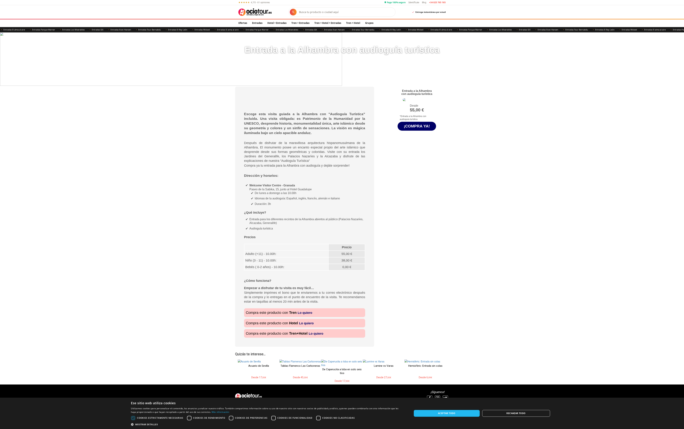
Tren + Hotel (353, 23)
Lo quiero (305, 313)
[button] (267, 424)
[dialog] (342, 413)
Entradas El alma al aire (216, 29)
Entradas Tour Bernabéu (138, 29)
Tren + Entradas (300, 23)
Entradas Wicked (191, 29)
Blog (424, 2)
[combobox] (345, 12)
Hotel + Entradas (276, 23)
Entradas (257, 23)
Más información (220, 412)
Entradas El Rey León (166, 29)
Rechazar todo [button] (515, 413)
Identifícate (413, 2)
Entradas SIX (86, 29)
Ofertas (242, 23)
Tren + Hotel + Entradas (327, 23)
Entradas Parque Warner (32, 29)
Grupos (369, 23)
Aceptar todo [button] (446, 413)
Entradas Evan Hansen (109, 29)
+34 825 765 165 (437, 2)
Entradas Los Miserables (62, 29)
